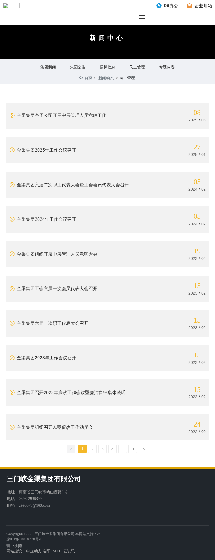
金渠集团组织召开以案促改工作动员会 (54, 427)
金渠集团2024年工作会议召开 (46, 219)
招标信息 (107, 66)
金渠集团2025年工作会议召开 (46, 150)
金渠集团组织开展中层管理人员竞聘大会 (56, 254)
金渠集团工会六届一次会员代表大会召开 (56, 288)
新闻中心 (107, 37)
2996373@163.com (34, 505)
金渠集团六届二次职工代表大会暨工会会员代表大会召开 (72, 184)
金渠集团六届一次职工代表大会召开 (52, 323)
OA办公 (170, 5)
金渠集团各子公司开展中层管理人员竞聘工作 (61, 115)
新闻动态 (106, 77)
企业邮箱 (202, 5)
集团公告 (78, 66)
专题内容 (167, 66)
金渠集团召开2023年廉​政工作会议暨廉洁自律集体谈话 (70, 392)
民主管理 (137, 66)
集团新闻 (48, 66)
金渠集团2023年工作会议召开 (46, 357)
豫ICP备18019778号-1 (24, 539)
